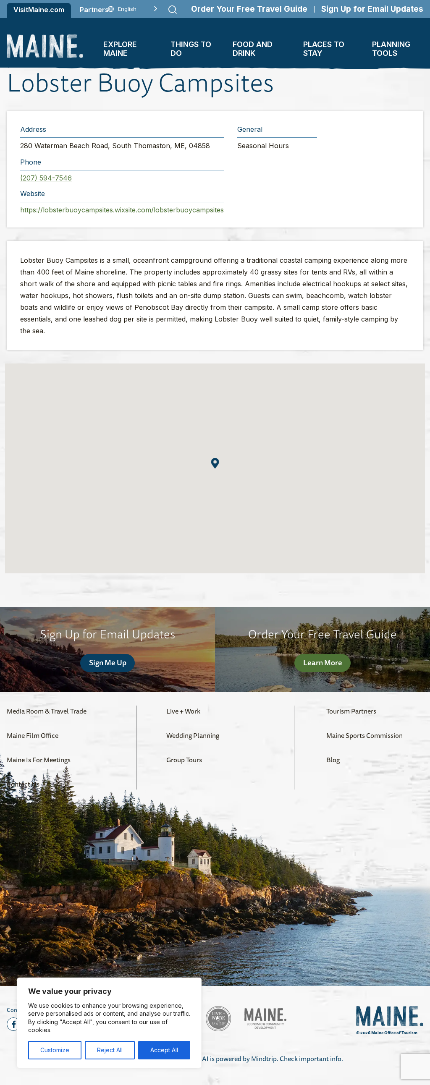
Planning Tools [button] (391, 49)
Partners (94, 9)
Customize (54, 1050)
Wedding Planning (192, 735)
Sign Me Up (107, 662)
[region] (109, 1023)
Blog (333, 759)
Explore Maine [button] (120, 49)
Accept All (164, 1050)
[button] (215, 463)
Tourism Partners (351, 711)
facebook (13, 1024)
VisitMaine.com (38, 9)
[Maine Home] (45, 46)
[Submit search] (172, 9)
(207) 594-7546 (46, 178)
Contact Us (23, 784)
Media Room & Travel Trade (47, 711)
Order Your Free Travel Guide (249, 9)
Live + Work (183, 711)
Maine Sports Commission (364, 735)
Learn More (322, 662)
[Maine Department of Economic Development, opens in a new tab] (265, 1018)
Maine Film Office (32, 735)
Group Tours (184, 759)
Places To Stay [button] (323, 49)
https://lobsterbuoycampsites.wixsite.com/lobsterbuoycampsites (122, 210)
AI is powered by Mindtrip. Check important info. (272, 1058)
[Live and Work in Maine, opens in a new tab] (218, 1018)
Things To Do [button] (190, 49)
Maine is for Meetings (39, 759)
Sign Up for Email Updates (372, 9)
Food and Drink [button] (253, 49)
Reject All (110, 1050)
